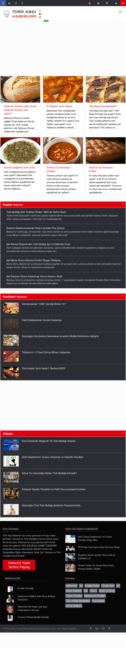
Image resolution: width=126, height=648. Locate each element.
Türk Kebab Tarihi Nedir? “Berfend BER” (44, 368)
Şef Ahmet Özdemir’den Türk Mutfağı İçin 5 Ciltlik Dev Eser (38, 244)
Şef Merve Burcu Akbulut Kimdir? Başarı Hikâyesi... (34, 260)
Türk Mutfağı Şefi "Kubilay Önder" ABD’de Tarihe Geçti (36, 212)
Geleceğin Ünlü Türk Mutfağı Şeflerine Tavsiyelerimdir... (52, 505)
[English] (98, 3)
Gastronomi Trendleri (95, 595)
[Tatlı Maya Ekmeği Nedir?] (106, 89)
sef (81, 585)
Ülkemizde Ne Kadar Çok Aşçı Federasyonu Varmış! (32, 608)
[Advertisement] (63, 51)
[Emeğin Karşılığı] (10, 589)
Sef (85, 590)
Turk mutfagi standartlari (78, 600)
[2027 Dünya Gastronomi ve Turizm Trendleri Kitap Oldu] (70, 539)
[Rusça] (107, 3)
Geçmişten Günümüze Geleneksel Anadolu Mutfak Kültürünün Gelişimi (60, 336)
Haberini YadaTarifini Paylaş (19, 564)
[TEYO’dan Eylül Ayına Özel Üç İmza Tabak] (70, 548)
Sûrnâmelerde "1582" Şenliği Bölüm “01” (44, 304)
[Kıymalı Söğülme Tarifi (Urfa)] (20, 150)
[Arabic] (116, 3)
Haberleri (15, 296)
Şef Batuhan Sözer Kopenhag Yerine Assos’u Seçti (34, 276)
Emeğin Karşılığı (25, 588)
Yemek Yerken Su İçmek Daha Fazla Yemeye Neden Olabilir (96, 567)
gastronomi (71, 585)
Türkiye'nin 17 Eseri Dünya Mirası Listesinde (46, 352)
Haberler (13, 204)
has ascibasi (98, 600)
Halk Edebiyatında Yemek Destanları (42, 320)
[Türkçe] (89, 3)
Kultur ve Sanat (106, 590)
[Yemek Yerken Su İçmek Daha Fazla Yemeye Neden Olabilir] (70, 568)
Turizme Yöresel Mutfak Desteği (33, 617)
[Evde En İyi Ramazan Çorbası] (63, 150)
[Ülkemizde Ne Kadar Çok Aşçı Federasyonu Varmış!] (10, 609)
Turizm (93, 590)
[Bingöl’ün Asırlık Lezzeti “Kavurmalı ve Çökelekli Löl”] (70, 557)
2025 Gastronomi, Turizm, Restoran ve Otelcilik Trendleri (52, 457)
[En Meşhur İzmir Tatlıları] (63, 89)
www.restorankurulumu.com (42, 628)
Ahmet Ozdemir (73, 590)
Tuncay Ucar (108, 585)
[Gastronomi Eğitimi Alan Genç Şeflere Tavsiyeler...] (10, 598)
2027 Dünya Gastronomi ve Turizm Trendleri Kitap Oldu (95, 538)
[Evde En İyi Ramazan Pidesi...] (106, 150)
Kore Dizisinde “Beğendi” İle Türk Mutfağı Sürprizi (49, 441)
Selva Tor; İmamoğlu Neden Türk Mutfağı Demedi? (49, 473)
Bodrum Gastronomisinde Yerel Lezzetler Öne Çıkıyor (35, 228)
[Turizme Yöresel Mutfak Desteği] (10, 618)
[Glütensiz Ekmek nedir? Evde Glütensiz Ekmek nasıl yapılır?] (20, 89)
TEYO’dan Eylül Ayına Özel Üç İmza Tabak (99, 547)
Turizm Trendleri (74, 595)
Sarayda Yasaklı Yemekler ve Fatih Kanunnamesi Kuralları (53, 489)
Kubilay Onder (92, 585)
